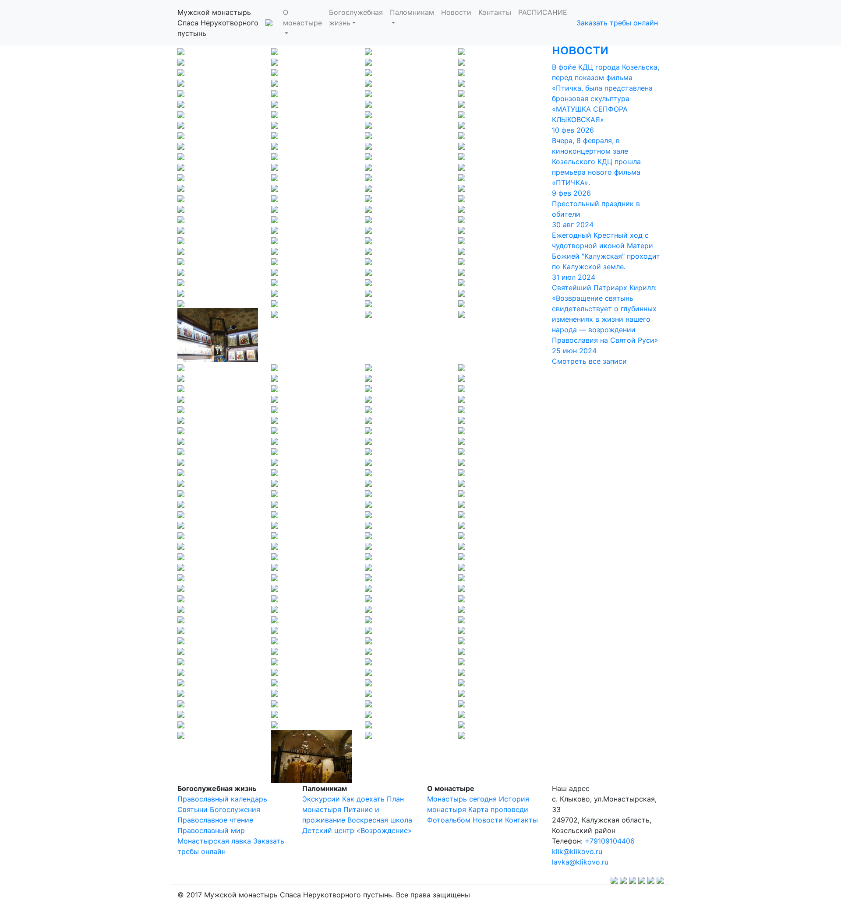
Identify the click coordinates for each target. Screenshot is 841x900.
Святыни (192, 809)
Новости (456, 12)
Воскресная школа (379, 820)
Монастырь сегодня (462, 799)
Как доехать (363, 799)
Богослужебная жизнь (356, 17)
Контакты (494, 12)
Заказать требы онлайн (617, 22)
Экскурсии (321, 799)
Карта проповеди (498, 809)
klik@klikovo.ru (577, 851)
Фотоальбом (448, 820)
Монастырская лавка (214, 841)
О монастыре (302, 17)
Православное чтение (215, 820)
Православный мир (211, 830)
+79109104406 (610, 841)
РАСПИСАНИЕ (542, 12)
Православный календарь (222, 799)
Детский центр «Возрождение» (357, 830)
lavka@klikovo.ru (580, 862)
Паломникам (412, 12)
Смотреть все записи (589, 361)
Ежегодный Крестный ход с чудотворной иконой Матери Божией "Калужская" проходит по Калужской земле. (606, 256)
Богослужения (235, 809)
